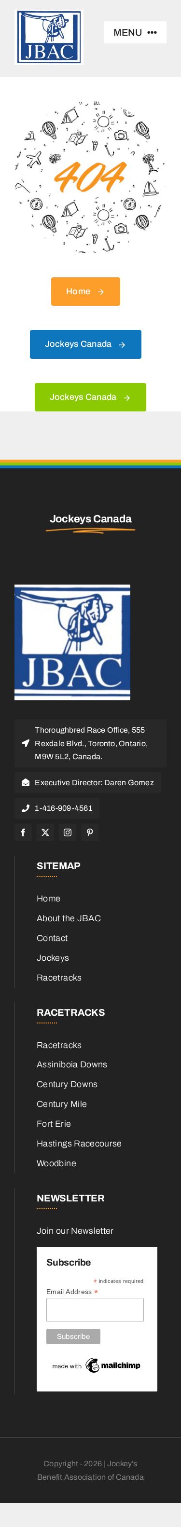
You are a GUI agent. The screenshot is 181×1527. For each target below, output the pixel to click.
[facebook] (23, 832)
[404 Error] (90, 105)
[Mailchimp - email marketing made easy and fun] (97, 1359)
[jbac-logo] (49, 14)
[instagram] (67, 832)
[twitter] (45, 832)
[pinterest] (89, 832)
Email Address (72, 1291)
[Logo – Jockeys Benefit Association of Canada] (72, 589)
